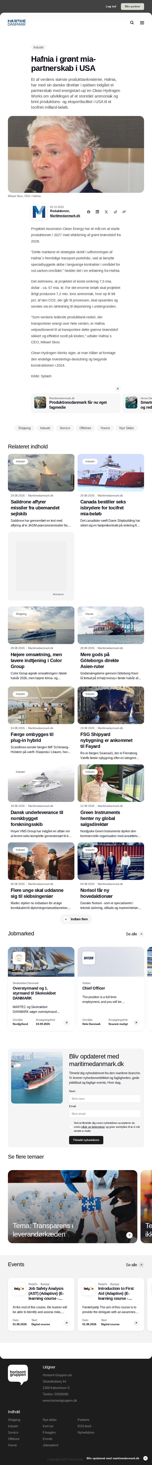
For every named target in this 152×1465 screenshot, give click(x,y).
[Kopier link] (124, 211)
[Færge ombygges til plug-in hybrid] (41, 721)
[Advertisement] (41, 566)
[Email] (115, 211)
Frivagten (49, 1432)
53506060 (61, 1394)
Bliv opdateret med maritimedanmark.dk (113, 1458)
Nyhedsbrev (86, 1432)
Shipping (14, 1420)
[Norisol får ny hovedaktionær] (111, 876)
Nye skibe (50, 1420)
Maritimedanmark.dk (65, 215)
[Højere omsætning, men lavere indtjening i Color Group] (41, 643)
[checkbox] (70, 1126)
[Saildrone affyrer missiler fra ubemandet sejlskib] (41, 491)
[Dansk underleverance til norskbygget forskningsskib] (41, 801)
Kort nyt (48, 1426)
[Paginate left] (11, 989)
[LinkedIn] (97, 211)
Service (13, 1432)
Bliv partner (132, 6)
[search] (132, 22)
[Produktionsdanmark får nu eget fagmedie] (76, 403)
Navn (72, 1091)
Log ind (111, 6)
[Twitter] (106, 211)
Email (72, 1106)
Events (47, 1439)
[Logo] (17, 23)
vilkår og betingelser (93, 1126)
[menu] (142, 22)
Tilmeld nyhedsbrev (86, 1139)
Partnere (83, 1420)
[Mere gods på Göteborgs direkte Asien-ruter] (111, 643)
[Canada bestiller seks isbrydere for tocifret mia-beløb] (111, 491)
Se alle (131, 934)
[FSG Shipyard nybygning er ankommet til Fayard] (111, 724)
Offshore (14, 1439)
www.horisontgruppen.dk (58, 1400)
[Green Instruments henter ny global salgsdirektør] (111, 801)
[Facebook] (88, 211)
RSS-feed (84, 1426)
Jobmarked (50, 1445)
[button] (118, 388)
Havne (12, 1445)
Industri (13, 1426)
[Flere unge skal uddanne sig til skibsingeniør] (41, 876)
